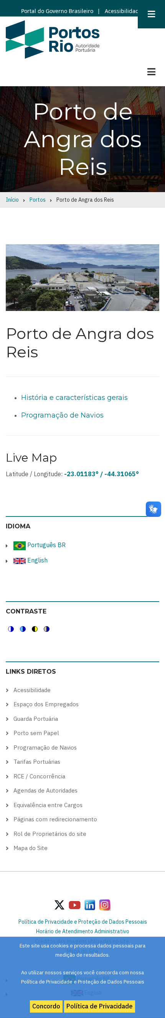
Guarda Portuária (35, 718)
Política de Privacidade (99, 1006)
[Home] (52, 39)
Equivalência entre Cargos (47, 805)
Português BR (46, 545)
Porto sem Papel (36, 733)
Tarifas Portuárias (36, 761)
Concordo (46, 1006)
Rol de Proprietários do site (49, 833)
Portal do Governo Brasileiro (57, 11)
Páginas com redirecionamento (55, 819)
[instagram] (89, 904)
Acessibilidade (122, 11)
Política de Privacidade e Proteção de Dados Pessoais (82, 921)
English (37, 560)
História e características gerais (74, 397)
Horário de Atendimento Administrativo (82, 931)
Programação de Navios (62, 415)
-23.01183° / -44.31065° (101, 474)
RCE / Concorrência (39, 776)
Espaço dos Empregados (46, 704)
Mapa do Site (30, 848)
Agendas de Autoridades (45, 790)
